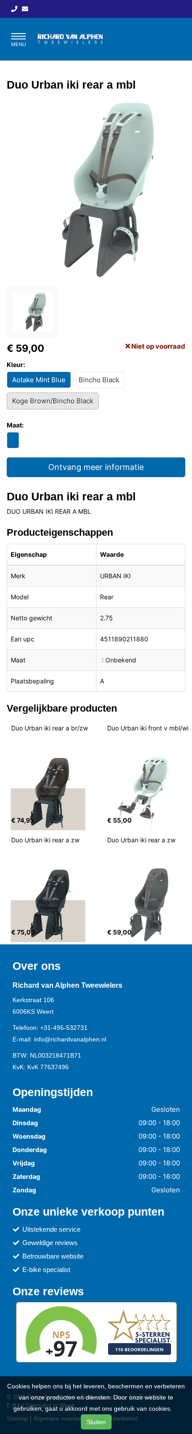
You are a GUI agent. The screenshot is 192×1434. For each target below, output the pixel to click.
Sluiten (96, 1421)
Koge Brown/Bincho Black (52, 401)
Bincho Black (99, 380)
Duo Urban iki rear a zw (45, 840)
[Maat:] (13, 440)
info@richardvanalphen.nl (70, 1039)
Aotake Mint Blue (39, 380)
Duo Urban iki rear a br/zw (49, 728)
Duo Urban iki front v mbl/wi (147, 728)
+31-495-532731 (64, 1027)
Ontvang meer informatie (96, 467)
